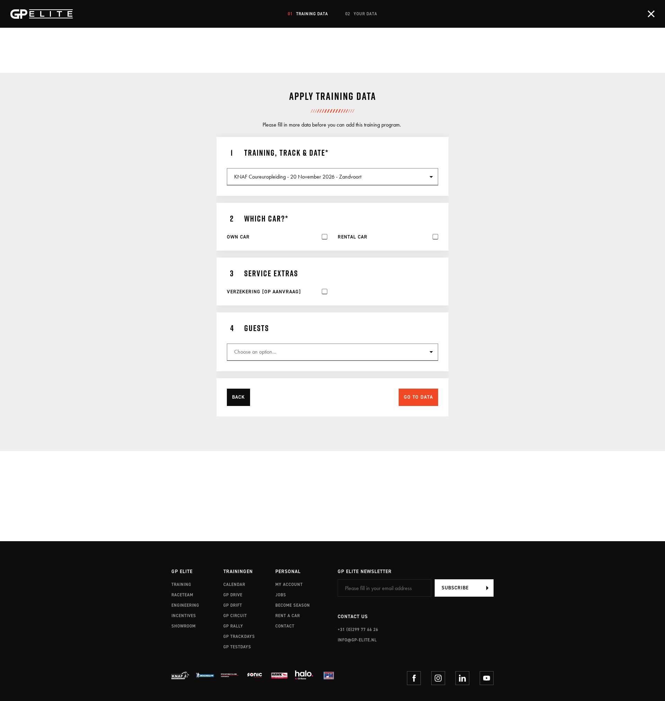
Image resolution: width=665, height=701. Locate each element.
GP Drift (232, 605)
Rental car (352, 237)
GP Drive (232, 595)
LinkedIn (462, 678)
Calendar (234, 584)
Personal (288, 572)
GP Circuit (235, 615)
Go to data (418, 397)
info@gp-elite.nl (357, 640)
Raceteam (182, 595)
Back (238, 397)
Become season (292, 605)
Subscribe (455, 588)
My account (289, 584)
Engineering (185, 605)
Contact (284, 626)
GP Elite (182, 572)
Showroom (183, 626)
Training (181, 584)
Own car (238, 237)
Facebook (414, 678)
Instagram (438, 678)
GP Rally (233, 626)
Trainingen (238, 572)
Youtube (487, 678)
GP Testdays (237, 647)
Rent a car (287, 615)
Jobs (280, 595)
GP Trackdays (239, 636)
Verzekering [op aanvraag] (264, 292)
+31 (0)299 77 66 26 (358, 629)
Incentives (183, 615)
